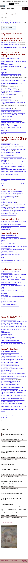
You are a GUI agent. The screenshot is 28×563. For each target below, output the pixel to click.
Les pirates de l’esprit (6, 108)
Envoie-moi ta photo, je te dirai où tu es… (10, 384)
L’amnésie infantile (5, 97)
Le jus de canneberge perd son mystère (10, 365)
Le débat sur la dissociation (7, 504)
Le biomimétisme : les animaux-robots (9, 389)
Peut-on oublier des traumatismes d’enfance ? (10, 501)
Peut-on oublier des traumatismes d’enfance (11, 121)
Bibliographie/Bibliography (7, 42)
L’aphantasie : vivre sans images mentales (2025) (12, 403)
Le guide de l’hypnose (6, 99)
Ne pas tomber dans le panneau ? (7, 464)
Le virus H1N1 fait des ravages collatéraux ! (11, 277)
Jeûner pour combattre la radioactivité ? (10, 340)
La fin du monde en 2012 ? (7, 367)
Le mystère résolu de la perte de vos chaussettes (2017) (13, 390)
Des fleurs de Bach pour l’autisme (8, 202)
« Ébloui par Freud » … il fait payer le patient (11, 74)
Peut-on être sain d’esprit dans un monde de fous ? (12, 260)
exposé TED (6, 143)
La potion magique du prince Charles (9, 454)
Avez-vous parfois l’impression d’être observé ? (11, 441)
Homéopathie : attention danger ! (8, 301)
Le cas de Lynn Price (9, 144)
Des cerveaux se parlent (6, 334)
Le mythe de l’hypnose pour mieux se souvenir (11, 224)
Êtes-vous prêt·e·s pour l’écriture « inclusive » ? (11, 342)
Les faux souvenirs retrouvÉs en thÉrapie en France (12, 491)
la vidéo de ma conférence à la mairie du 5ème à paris (12, 483)
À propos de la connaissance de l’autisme (10, 194)
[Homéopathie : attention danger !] (1, 312)
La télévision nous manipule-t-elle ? (9, 241)
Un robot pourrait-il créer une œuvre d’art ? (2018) (12, 398)
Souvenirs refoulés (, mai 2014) (11, 157)
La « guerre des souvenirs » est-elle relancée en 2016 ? (13, 113)
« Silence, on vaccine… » (6, 273)
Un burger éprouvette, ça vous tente (9, 378)
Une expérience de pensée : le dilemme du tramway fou (12, 436)
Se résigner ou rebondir (6, 262)
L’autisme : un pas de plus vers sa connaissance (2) (12, 193)
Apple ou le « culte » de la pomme (8, 320)
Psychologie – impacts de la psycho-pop (10, 237)
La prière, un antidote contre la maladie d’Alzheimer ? (13, 327)
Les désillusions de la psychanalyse (8, 462)
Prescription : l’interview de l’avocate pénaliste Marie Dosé (13, 479)
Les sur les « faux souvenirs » (10, 44)
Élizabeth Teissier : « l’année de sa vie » (9, 371)
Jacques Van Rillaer (5, 175)
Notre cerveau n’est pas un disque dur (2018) (11, 127)
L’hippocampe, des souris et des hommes (10, 75)
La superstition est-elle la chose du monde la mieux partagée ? (14, 448)
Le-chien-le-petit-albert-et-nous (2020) (10, 401)
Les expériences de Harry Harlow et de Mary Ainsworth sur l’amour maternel (13, 452)
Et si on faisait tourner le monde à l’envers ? (10, 381)
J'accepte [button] (11, 3)
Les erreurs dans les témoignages (8, 89)
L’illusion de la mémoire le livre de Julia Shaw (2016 (12, 164)
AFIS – (10, 180)
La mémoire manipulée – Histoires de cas (10, 96)
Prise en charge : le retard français (8, 215)
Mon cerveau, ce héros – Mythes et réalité (10, 254)
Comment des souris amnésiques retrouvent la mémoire (13, 446)
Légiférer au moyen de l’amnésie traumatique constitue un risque (13, 510)
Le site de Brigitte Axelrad (7, 8)
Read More (16, 3)
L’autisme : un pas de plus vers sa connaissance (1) (12, 191)
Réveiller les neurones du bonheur (9, 235)
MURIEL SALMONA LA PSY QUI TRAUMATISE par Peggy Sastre (12, 474)
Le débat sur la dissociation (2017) (9, 125)
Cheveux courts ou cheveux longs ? (9, 284)
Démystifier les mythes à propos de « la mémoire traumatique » (11, 499)
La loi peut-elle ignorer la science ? (8, 88)
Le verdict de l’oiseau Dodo (7, 251)
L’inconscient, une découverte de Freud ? (10, 222)
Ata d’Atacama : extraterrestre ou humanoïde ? (11, 299)
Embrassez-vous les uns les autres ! (9, 385)
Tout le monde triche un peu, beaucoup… (10, 306)
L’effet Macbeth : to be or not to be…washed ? (10, 471)
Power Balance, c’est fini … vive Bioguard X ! (11, 282)
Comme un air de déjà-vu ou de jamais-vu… (10, 469)
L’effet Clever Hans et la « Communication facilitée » (12, 249)
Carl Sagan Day (4, 295)
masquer (13, 27)
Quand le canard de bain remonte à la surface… (11, 356)
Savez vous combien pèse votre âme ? (9, 304)
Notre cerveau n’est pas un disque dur (9, 495)
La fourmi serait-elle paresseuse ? (8, 351)
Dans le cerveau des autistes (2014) (9, 213)
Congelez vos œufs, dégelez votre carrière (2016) (12, 387)
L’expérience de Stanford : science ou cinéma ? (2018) (13, 400)
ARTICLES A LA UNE (4, 429)
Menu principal (26, 8)
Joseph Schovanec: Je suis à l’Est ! (8, 201)
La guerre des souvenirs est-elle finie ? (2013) (11, 110)
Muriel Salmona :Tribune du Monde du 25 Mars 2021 (11, 476)
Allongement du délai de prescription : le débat (11, 506)
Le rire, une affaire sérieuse (6, 444)
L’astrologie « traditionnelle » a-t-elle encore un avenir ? (13, 376)
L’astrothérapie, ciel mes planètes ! (9, 364)
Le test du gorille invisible (7, 382)
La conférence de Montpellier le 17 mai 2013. (11, 152)
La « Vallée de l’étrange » (6, 354)
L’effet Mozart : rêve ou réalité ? (8, 243)
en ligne (21, 179)
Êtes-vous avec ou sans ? (6, 302)
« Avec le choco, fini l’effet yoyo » (8, 338)
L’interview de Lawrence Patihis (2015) (10, 111)
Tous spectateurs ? (5, 259)
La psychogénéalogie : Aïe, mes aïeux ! (9, 174)
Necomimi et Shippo (5, 332)
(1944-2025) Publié (14, 179)
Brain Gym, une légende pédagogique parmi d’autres (12, 439)
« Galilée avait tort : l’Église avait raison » (10, 271)
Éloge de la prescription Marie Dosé (8, 466)
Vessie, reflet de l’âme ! (6, 335)
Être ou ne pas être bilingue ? (8, 414)
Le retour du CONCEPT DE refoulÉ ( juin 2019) (10, 488)
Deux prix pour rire (5, 379)
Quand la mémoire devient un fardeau (9, 459)
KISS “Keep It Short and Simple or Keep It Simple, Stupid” (14, 321)
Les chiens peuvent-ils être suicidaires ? (10, 353)
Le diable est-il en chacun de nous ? (9, 252)
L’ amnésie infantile (5, 229)
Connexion (3, 554)
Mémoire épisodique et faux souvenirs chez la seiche (13, 434)
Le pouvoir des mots (5, 431)
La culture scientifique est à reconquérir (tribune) (12, 493)
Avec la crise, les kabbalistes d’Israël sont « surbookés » (13, 326)
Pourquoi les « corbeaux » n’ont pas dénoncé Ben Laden (13, 324)
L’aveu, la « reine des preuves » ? (8, 94)
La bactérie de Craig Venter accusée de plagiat (11, 323)
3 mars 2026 (4, 417)
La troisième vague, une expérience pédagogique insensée (13, 457)
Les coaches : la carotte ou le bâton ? (9, 337)
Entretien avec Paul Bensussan (8, 100)
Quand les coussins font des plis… (8, 357)
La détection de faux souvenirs (7, 486)
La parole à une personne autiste (8, 196)
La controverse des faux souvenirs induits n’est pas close (13, 106)
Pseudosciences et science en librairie (9, 290)
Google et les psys (5, 244)
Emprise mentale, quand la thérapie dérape (10, 114)
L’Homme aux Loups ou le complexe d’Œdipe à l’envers (13, 221)
